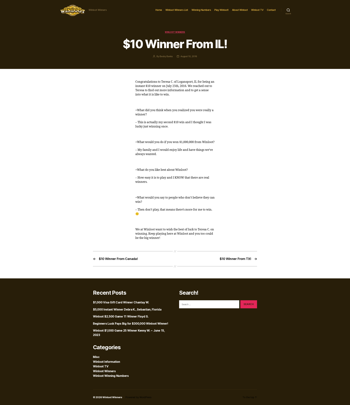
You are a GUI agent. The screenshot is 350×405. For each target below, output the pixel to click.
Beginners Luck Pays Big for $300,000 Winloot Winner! (130, 323)
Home (158, 9)
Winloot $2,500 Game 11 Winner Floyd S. (121, 316)
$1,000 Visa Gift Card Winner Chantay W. (121, 302)
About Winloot (240, 9)
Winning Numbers (201, 9)
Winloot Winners (175, 32)
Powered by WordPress (138, 397)
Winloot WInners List (176, 9)
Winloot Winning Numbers (111, 376)
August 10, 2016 (188, 56)
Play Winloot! (221, 9)
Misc (96, 357)
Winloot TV (257, 9)
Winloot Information (106, 361)
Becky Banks (166, 56)
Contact (271, 9)
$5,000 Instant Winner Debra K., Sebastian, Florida (127, 309)
